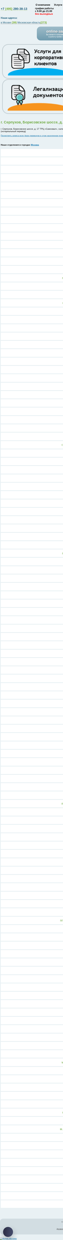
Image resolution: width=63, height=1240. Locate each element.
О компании (43, 5)
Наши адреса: (9, 18)
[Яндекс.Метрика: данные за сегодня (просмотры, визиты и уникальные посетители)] (8, 1239)
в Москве (9, 22)
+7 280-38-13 (14, 8)
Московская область (32, 22)
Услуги (58, 5)
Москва (35, 145)
